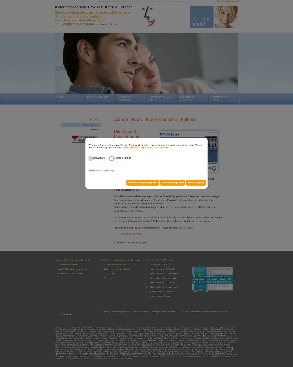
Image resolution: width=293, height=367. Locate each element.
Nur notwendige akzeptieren (143, 182)
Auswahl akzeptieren (172, 182)
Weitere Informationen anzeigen (102, 171)
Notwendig (99, 157)
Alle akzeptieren (195, 182)
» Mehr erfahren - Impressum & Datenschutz (145, 147)
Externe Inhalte (122, 157)
